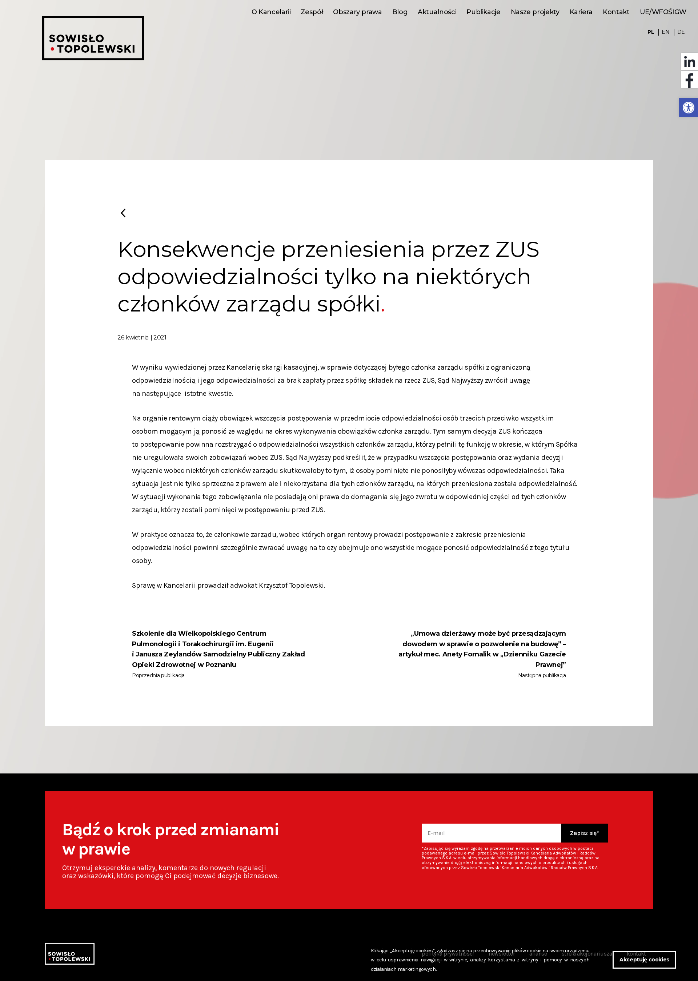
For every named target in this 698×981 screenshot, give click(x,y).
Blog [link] (400, 12)
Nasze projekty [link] (535, 12)
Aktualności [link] (437, 12)
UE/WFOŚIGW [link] (663, 12)
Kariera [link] (581, 12)
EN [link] (665, 32)
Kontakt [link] (616, 12)
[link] (688, 107)
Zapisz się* (584, 832)
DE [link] (681, 32)
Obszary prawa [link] (357, 12)
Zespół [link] (312, 12)
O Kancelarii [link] (271, 12)
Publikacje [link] (483, 12)
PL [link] (650, 32)
